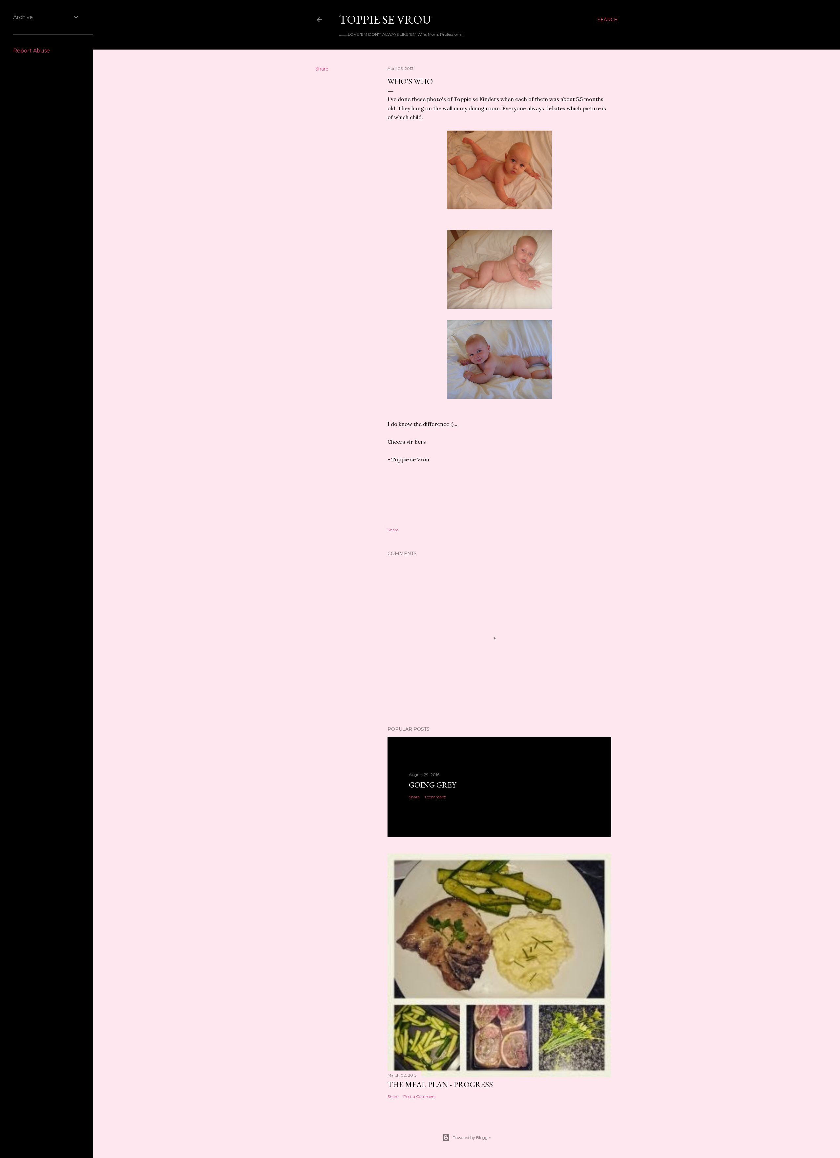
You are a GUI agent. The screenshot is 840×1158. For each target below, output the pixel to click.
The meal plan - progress (440, 1084)
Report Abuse (31, 51)
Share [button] (321, 69)
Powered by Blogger (471, 1137)
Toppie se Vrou (385, 19)
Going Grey (432, 785)
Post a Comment (419, 1096)
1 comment (435, 796)
